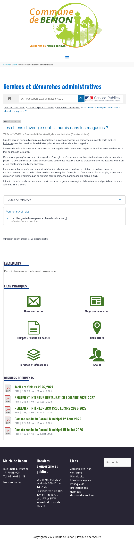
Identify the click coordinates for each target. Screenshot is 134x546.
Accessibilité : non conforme (81, 470)
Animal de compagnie (68, 107)
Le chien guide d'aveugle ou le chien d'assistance (37, 218)
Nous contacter (33, 311)
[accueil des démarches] (9, 97)
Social (97, 365)
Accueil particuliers (14, 107)
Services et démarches (34, 365)
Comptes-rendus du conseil (33, 338)
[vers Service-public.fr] (102, 99)
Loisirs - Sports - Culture (40, 107)
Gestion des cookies (82, 495)
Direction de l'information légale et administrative (26, 239)
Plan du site (77, 476)
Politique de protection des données (79, 487)
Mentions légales (80, 480)
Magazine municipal (97, 311)
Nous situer (97, 338)
